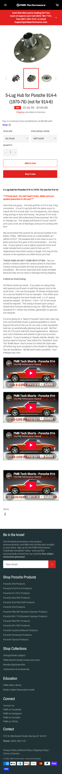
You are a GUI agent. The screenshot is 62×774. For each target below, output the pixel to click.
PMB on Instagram (12, 713)
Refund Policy (25, 750)
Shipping (20, 112)
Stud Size (7, 131)
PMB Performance (17, 759)
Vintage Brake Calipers (14, 655)
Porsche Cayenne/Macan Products (20, 630)
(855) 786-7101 (14, 741)
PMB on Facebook (12, 709)
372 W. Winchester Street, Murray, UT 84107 (25, 736)
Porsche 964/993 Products (16, 597)
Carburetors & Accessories (16, 669)
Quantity (7, 145)
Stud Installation (40, 131)
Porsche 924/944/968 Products (19, 602)
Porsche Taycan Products (15, 639)
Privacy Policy (10, 750)
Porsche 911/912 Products (16, 593)
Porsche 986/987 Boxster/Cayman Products (25, 611)
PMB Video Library (12, 685)
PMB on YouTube (11, 717)
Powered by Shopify (33, 759)
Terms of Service (11, 753)
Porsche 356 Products (14, 584)
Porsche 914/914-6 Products (17, 588)
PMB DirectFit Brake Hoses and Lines (21, 660)
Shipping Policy (40, 750)
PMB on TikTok (10, 721)
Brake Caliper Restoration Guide (18, 689)
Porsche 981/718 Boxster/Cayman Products (25, 616)
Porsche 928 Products (14, 607)
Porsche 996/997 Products (16, 621)
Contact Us (8, 705)
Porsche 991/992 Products (16, 625)
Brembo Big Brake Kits (14, 664)
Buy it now (30, 174)
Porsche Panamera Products (17, 635)
